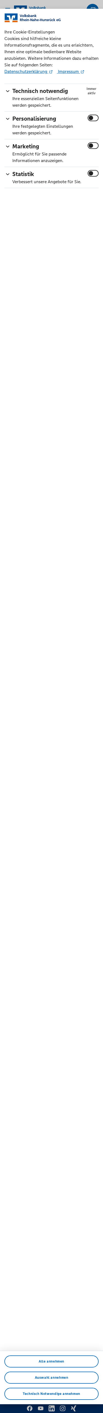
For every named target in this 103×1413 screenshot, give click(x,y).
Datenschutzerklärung (26, 71)
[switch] (93, 118)
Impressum (68, 71)
